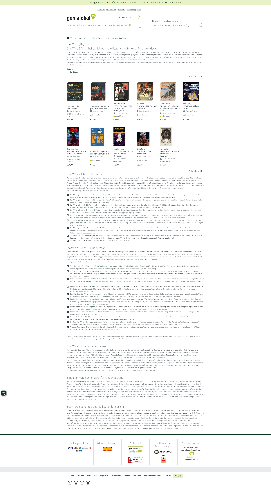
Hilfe (89, 476)
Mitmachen (137, 476)
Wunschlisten (111, 10)
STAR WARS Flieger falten (191, 107)
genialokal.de (101, 2)
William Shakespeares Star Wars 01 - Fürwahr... (170, 153)
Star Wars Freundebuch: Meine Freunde (99, 312)
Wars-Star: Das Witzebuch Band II (93, 327)
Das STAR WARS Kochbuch (144, 152)
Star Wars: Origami (88, 307)
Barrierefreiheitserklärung (153, 476)
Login (131, 17)
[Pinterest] (76, 483)
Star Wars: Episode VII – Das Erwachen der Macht (87, 228)
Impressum (104, 476)
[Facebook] (70, 483)
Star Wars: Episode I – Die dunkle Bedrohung (85, 195)
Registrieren (123, 17)
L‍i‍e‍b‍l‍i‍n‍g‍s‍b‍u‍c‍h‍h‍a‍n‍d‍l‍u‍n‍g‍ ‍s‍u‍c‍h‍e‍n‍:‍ (165, 21)
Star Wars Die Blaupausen (73, 107)
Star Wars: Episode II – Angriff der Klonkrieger (85, 200)
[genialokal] (81, 17)
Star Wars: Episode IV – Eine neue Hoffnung (85, 210)
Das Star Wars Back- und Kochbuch (99, 279)
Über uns (81, 476)
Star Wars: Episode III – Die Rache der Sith (84, 205)
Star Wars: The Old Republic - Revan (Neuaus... (123, 153)
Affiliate (168, 476)
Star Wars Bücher (83, 370)
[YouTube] (88, 483)
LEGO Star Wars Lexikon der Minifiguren (95, 317)
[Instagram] (82, 483)
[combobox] (97, 25)
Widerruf (178, 476)
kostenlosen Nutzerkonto (102, 428)
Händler (127, 476)
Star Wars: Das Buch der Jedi (91, 294)
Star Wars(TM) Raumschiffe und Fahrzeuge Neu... (170, 108)
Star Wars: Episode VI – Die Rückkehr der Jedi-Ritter (88, 220)
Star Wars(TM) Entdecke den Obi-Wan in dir (100, 152)
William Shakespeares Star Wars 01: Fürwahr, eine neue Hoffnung (102, 322)
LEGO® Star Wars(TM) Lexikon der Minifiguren (123, 108)
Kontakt (71, 476)
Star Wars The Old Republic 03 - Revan (76, 152)
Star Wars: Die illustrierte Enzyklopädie (108, 266)
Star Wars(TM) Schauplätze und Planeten (99, 107)
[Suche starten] (130, 25)
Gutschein (101, 10)
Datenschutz (116, 476)
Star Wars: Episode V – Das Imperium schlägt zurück (88, 215)
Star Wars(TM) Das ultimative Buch (147, 107)
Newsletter (121, 10)
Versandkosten (196, 450)
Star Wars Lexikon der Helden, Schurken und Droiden (107, 299)
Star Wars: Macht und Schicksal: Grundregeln (95, 271)
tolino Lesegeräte (117, 352)
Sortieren (70, 69)
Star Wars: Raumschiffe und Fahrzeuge (102, 286)
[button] (138, 26)
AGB (95, 476)
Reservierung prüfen (134, 10)
